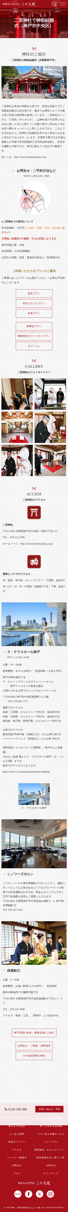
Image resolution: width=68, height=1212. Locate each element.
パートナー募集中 (17, 1157)
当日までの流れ (17, 1126)
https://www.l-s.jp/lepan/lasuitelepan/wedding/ (26, 771)
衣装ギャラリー (17, 1142)
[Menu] (62, 4)
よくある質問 (16, 1134)
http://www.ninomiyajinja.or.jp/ (30, 157)
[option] (34, 796)
